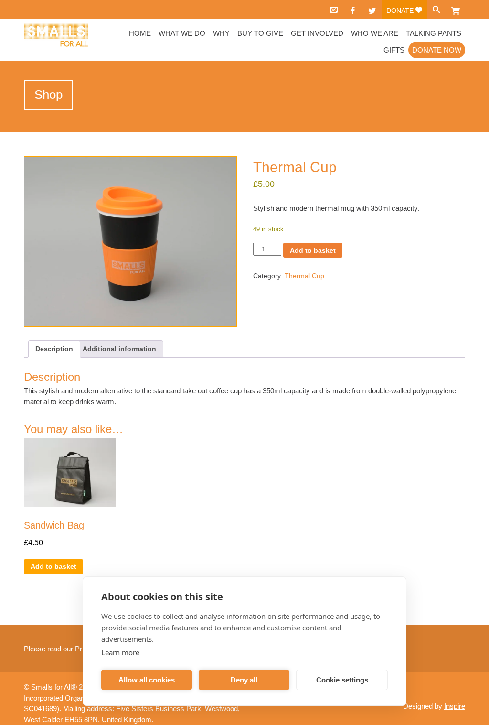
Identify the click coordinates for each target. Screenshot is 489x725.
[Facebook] (352, 9)
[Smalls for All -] (56, 35)
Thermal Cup (304, 276)
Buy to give (260, 33)
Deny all (244, 680)
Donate (400, 10)
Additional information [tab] (119, 349)
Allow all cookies (146, 680)
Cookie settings (342, 680)
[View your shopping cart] (455, 9)
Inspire (454, 706)
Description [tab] (54, 349)
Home (140, 33)
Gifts (393, 50)
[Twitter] (372, 9)
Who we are (374, 33)
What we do (182, 33)
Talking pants (433, 33)
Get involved (317, 33)
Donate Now (436, 50)
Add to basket (313, 250)
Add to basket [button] (53, 566)
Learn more (120, 652)
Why (221, 33)
